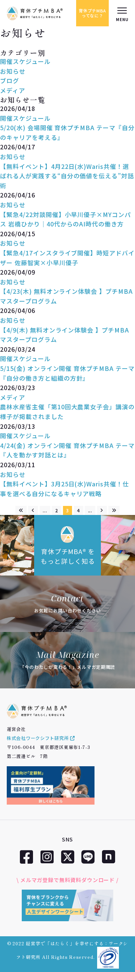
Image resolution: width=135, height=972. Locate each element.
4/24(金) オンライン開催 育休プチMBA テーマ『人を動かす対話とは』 (67, 450)
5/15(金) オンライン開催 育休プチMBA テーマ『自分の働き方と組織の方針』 (67, 373)
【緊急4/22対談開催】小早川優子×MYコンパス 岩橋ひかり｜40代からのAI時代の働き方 (65, 219)
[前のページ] (33, 510)
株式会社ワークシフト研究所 (38, 738)
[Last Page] (114, 510)
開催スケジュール (25, 61)
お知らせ (13, 71)
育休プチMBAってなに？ (92, 13)
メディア (12, 90)
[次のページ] (102, 510)
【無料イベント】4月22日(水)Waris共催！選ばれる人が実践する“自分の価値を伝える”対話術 (67, 176)
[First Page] (21, 510)
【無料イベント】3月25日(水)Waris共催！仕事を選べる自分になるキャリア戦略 (64, 488)
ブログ (9, 80)
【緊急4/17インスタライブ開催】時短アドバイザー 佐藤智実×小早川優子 (67, 257)
